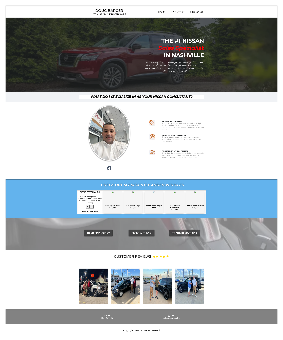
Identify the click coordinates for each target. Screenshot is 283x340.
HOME (161, 12)
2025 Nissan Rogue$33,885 (133, 207)
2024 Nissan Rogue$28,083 (154, 207)
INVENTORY (178, 12)
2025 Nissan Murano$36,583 (195, 207)
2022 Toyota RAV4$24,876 (112, 207)
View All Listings (90, 211)
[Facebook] (109, 168)
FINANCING (196, 12)
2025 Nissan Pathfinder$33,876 (174, 208)
